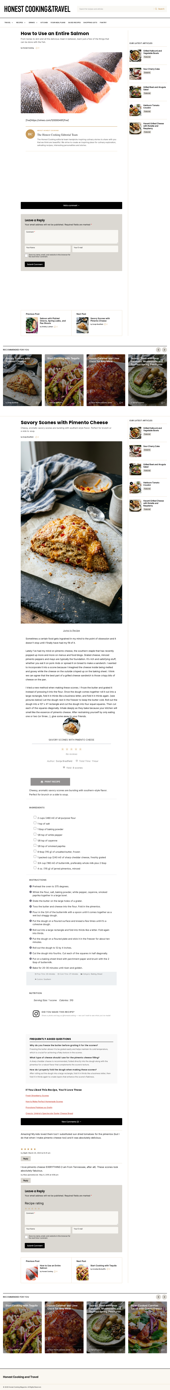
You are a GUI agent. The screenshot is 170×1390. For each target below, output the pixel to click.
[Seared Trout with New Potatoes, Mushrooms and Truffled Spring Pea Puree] (147, 380)
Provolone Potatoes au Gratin (39, 1107)
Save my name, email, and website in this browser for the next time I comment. (49, 256)
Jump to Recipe (71, 630)
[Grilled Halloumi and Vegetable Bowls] (135, 56)
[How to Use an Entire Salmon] (46, 1270)
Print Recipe (52, 781)
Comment (30, 232)
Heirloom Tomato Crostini (151, 106)
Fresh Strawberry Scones (37, 1095)
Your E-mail (78, 247)
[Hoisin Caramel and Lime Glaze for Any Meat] (106, 380)
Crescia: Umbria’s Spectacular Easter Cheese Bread (49, 1113)
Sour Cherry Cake (151, 69)
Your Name (30, 247)
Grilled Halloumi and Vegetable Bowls (152, 52)
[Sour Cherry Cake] (135, 74)
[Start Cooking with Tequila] (64, 380)
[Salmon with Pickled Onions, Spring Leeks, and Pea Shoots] (46, 323)
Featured (147, 57)
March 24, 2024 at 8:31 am (39, 1153)
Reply (25, 1158)
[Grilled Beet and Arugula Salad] (135, 92)
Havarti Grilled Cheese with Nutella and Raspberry (153, 126)
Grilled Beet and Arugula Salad (154, 88)
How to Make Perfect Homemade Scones (44, 1101)
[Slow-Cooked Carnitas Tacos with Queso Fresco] (147, 1327)
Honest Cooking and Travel (20, 1377)
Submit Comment (34, 264)
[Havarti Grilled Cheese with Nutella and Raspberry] (135, 128)
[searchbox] (115, 9)
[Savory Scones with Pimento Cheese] (96, 323)
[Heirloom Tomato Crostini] (135, 110)
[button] (71, 205)
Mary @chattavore (30, 1175)
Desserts (147, 72)
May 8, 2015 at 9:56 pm (48, 1175)
